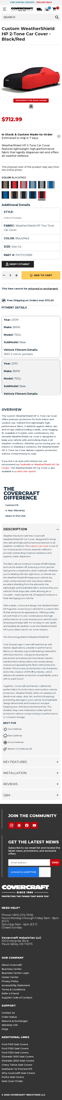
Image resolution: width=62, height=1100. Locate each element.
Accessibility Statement (16, 985)
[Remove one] (4, 275)
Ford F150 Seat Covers (15, 1044)
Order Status (9, 1016)
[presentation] (31, 644)
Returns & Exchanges (15, 1021)
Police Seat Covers (13, 1077)
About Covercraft (12, 964)
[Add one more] (16, 275)
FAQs (5, 1029)
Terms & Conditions (13, 989)
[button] (5, 185)
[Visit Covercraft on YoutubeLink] (34, 825)
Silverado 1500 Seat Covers (18, 1056)
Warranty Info (10, 1025)
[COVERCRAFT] (22, 9)
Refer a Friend (10, 993)
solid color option (26, 471)
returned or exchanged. (43, 288)
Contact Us (8, 1012)
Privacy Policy (10, 981)
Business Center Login (15, 973)
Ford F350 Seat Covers (15, 1052)
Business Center (12, 969)
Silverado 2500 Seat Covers (18, 1060)
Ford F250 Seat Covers (15, 1048)
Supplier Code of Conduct (17, 997)
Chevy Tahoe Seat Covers (17, 1064)
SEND (55, 862)
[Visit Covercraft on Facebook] (26, 825)
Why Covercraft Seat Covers (18, 1073)
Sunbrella (25, 464)
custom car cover (39, 546)
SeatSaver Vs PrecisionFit (17, 1068)
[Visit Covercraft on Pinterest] (19, 825)
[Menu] (5, 9)
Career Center (10, 977)
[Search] (56, 17)
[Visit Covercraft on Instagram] (11, 825)
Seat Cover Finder (12, 1081)
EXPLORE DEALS (44, 2)
